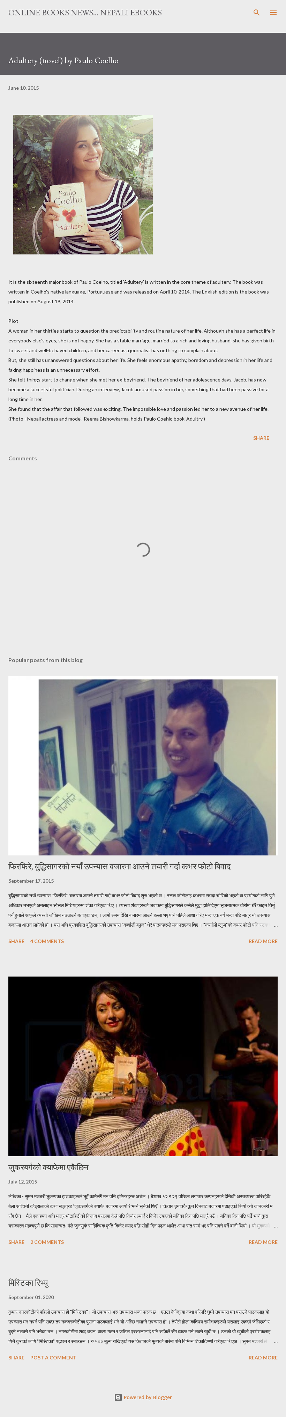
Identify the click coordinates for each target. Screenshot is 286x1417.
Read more (263, 941)
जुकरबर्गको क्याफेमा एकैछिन (48, 1167)
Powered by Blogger (147, 1397)
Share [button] (261, 438)
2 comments (47, 1242)
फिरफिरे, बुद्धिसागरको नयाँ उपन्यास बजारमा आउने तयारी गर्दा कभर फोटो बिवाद (119, 866)
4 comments (47, 941)
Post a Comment (53, 1357)
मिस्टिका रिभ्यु (28, 1282)
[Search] (257, 12)
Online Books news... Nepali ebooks (85, 12)
